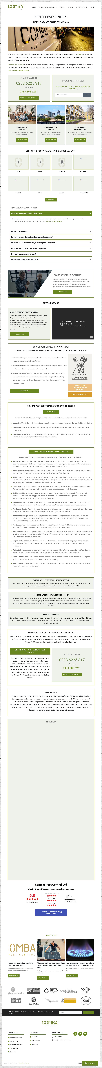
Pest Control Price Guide (54, 221)
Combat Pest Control (15, 65)
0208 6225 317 (29, 83)
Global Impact (36, 1040)
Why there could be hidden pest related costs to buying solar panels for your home (51, 960)
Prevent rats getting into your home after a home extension (22, 960)
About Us (34, 1037)
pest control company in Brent (18, 70)
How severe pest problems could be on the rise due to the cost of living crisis (80, 960)
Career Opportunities (16, 1037)
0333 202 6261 (29, 91)
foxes (79, 54)
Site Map (12, 1052)
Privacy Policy (14, 1041)
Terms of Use (14, 1048)
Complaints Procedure (16, 1044)
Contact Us (35, 1044)
